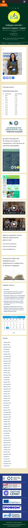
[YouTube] (15, 8)
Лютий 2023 (6, 349)
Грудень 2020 (7, 410)
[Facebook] (10, 8)
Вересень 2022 (7, 361)
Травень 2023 (7, 342)
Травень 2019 (7, 449)
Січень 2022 (6, 379)
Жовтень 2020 (7, 414)
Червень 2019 (7, 447)
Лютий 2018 (6, 466)
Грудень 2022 (7, 354)
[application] (14, 208)
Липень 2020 (7, 421)
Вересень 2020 (7, 417)
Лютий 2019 (6, 456)
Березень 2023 (7, 347)
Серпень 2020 (7, 419)
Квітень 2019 (7, 452)
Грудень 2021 (7, 382)
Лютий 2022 (6, 377)
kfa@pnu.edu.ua (14, 35)
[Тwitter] (18, 8)
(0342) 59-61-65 (14, 33)
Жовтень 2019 (7, 442)
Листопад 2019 (7, 440)
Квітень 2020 (7, 428)
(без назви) (6, 289)
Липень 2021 (7, 393)
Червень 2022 (7, 368)
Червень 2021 (7, 396)
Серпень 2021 (7, 391)
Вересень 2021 (7, 389)
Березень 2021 (7, 403)
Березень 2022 (7, 375)
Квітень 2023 (7, 344)
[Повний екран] (23, 213)
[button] (14, 208)
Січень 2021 (6, 407)
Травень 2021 (7, 398)
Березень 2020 (7, 431)
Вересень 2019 (7, 445)
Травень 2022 (7, 370)
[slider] (12, 229)
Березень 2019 (7, 454)
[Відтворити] (4, 213)
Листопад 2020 (7, 412)
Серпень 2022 (7, 363)
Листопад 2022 (7, 356)
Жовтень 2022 (7, 358)
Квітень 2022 (7, 372)
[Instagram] (12, 8)
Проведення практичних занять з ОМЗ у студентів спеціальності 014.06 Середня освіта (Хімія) (13, 303)
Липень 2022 (7, 365)
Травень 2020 (7, 426)
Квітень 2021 (7, 400)
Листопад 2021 (7, 384)
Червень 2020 (7, 424)
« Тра (13, 332)
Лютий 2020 (6, 433)
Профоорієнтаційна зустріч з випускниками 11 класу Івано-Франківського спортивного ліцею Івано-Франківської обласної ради (14, 297)
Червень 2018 (7, 461)
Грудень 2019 (7, 438)
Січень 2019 (6, 459)
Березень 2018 (7, 463)
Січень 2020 (6, 435)
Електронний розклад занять (10, 91)
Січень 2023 (6, 351)
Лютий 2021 (6, 405)
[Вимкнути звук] (21, 213)
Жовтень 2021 (7, 386)
